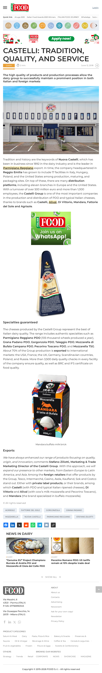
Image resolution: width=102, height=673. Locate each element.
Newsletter (56, 616)
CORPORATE (42, 656)
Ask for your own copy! (62, 611)
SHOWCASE (70, 656)
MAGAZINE (86, 656)
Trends (19, 656)
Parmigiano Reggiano (58, 517)
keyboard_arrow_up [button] (98, 589)
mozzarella (11, 517)
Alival (52, 202)
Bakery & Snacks (62, 636)
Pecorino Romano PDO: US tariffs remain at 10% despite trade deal (70, 561)
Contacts (55, 597)
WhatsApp (85, 17)
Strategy (7, 656)
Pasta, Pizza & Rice (40, 636)
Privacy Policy (57, 621)
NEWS (56, 656)
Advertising (56, 602)
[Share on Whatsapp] (33, 525)
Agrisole (10, 510)
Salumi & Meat (10, 636)
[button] (5, 7)
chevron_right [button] (96, 25)
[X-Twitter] (15, 622)
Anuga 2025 (20, 17)
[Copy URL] (53, 525)
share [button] (97, 65)
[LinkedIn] (10, 622)
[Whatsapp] (19, 622)
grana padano (74, 510)
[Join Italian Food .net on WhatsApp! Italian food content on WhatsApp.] (51, 228)
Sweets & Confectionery (66, 646)
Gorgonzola (53, 510)
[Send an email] (46, 525)
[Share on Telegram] (39, 525)
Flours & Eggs (43, 646)
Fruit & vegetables (12, 646)
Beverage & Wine (40, 641)
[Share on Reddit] (26, 525)
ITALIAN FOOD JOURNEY (68, 17)
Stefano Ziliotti (84, 517)
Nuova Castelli (33, 517)
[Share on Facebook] (5, 525)
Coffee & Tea (60, 641)
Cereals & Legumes (80, 641)
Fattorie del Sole (30, 510)
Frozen (29, 646)
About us (55, 592)
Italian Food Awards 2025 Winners (41, 17)
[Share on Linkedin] (12, 525)
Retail (30, 656)
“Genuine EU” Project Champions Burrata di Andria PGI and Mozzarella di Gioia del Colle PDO (25, 563)
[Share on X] (19, 525)
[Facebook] (5, 622)
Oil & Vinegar (21, 641)
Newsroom (56, 607)
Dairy (9, 65)
